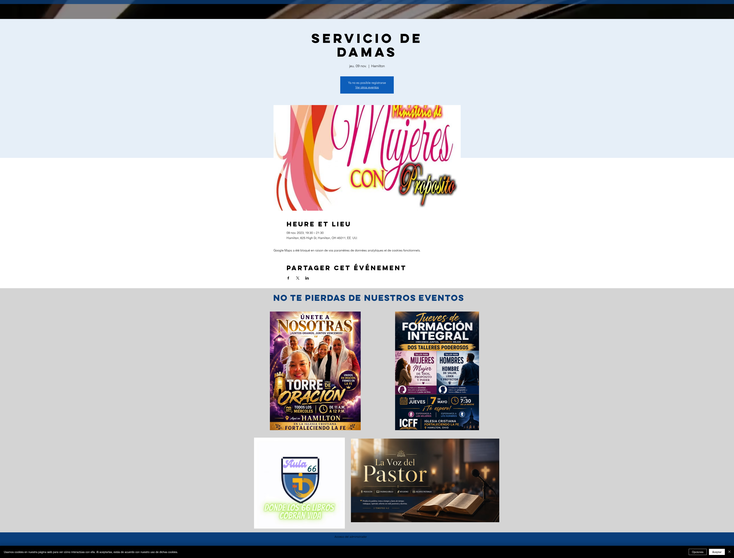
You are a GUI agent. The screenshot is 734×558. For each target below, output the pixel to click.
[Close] (729, 552)
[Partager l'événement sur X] (298, 278)
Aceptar (717, 552)
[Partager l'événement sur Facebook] (288, 278)
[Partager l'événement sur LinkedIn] (307, 278)
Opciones (697, 552)
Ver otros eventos (367, 87)
